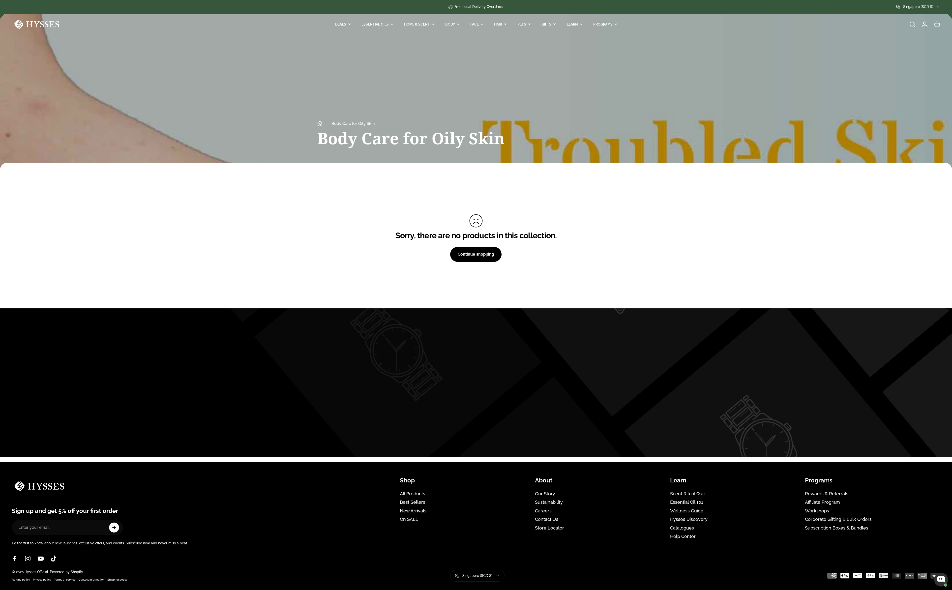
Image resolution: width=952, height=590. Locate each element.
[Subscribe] (114, 527)
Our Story (545, 493)
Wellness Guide (686, 510)
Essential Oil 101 (686, 502)
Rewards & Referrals (826, 493)
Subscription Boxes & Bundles (836, 528)
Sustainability (549, 502)
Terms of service (65, 579)
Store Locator (549, 528)
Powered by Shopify (66, 572)
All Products (412, 493)
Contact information (91, 579)
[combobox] (918, 7)
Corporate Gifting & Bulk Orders (838, 519)
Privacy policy (42, 579)
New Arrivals (413, 510)
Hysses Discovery (689, 519)
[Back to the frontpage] (319, 123)
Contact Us (546, 519)
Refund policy (21, 579)
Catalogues (682, 528)
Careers (543, 510)
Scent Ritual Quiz (688, 493)
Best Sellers (412, 502)
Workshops (817, 510)
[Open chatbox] (941, 580)
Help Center (683, 536)
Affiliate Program (822, 502)
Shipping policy (117, 579)
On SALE (409, 519)
